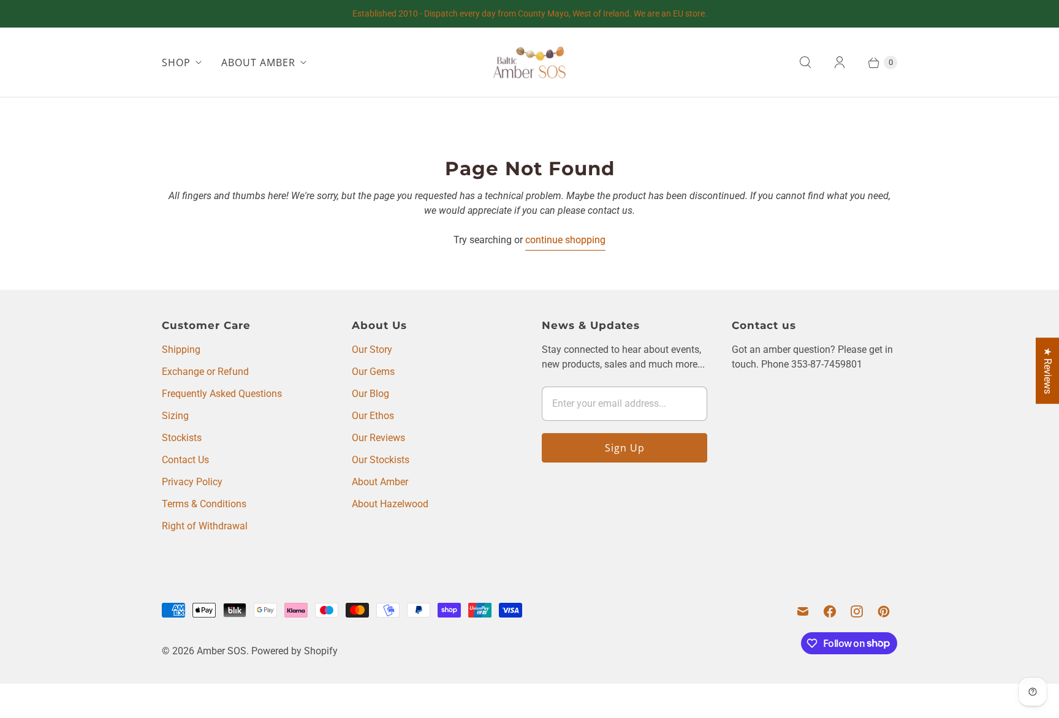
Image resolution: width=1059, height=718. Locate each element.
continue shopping (565, 240)
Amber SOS (221, 651)
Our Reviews (378, 438)
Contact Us (185, 460)
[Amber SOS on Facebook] (829, 611)
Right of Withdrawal (205, 526)
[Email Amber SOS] (802, 611)
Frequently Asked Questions (222, 393)
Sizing (175, 415)
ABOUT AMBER (258, 62)
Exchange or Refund (205, 371)
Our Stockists (380, 460)
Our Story (372, 349)
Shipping (181, 349)
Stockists (182, 438)
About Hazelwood (390, 504)
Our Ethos (373, 415)
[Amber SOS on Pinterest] (883, 611)
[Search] (805, 62)
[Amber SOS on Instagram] (856, 611)
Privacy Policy (192, 482)
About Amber (380, 482)
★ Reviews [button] (1047, 370)
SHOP (176, 62)
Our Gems (373, 371)
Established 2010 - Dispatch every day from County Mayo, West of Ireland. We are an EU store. (529, 13)
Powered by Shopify (294, 651)
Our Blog (370, 393)
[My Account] (839, 62)
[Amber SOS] (529, 62)
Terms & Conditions (204, 504)
